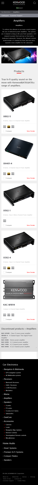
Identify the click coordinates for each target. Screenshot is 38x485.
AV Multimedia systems (13, 375)
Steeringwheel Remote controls (16, 435)
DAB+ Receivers (11, 385)
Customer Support (8, 481)
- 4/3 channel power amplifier (14, 342)
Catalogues (5, 15)
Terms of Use (7, 479)
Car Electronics (5, 12)
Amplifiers (8, 398)
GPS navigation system (13, 373)
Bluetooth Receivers (12, 382)
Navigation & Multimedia (14, 369)
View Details (31, 131)
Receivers (8, 379)
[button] (2, 3)
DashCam (8, 417)
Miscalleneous (10, 438)
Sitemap (32, 477)
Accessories (9, 421)
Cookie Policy (21, 481)
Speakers (7, 402)
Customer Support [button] (16, 15)
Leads (8, 427)
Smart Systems (10, 448)
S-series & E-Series (12, 411)
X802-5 (7, 116)
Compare (8, 131)
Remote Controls (11, 433)
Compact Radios (11, 456)
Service (24, 477)
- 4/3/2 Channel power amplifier (15, 347)
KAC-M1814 (9, 304)
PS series (9, 408)
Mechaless (9, 390)
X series (8, 406)
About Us (5, 477)
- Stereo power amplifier (13, 340)
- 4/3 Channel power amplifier (14, 344)
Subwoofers (9, 414)
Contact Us (17, 479)
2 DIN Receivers (11, 388)
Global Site (15, 477)
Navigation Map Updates (14, 430)
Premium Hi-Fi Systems (13, 452)
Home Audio (9, 443)
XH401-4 (7, 163)
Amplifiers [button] (16, 12)
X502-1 (6, 210)
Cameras (8, 425)
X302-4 (7, 257)
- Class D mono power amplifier (15, 333)
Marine (6, 394)
